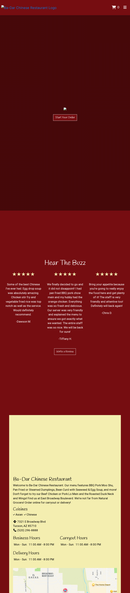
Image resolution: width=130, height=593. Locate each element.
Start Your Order (65, 117)
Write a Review (65, 351)
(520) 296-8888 (27, 530)
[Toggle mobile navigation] (125, 7)
